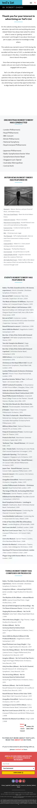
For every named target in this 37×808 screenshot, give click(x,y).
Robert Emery (22, 725)
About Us (18, 740)
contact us (19, 749)
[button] (35, 3)
